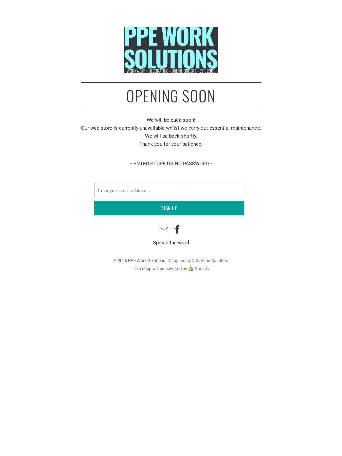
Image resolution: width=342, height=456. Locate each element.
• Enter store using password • (171, 164)
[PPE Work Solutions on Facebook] (177, 230)
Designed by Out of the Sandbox (197, 260)
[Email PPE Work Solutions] (164, 230)
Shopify (202, 268)
